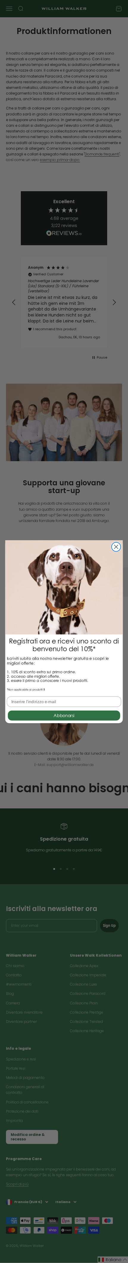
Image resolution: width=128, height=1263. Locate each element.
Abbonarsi (64, 715)
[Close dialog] (116, 546)
